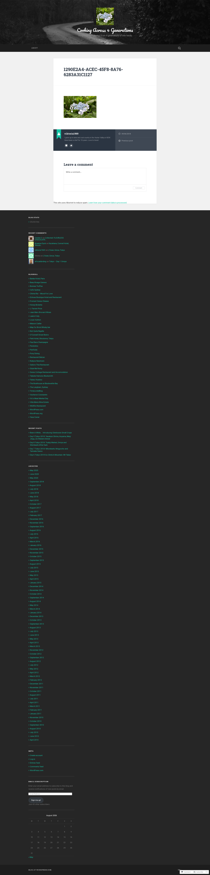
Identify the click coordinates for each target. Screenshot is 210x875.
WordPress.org (36, 413)
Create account (36, 755)
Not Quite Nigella (37, 331)
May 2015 (34, 575)
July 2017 (34, 511)
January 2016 (35, 545)
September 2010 (37, 725)
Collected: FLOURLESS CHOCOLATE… (49, 239)
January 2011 (35, 714)
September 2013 (37, 624)
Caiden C (38, 238)
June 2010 (34, 736)
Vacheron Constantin (38, 395)
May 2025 (34, 470)
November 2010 (36, 717)
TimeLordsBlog (36, 391)
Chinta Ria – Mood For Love (41, 293)
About (34, 48)
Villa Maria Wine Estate (39, 402)
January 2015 (35, 583)
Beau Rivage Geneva (38, 282)
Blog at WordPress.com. (40, 870)
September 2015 (37, 560)
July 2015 (34, 568)
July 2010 (34, 732)
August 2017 (35, 508)
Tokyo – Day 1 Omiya (57, 261)
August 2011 (35, 695)
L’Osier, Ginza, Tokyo (56, 250)
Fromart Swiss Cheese (39, 301)
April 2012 (34, 672)
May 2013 (34, 639)
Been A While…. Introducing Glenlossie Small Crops (51, 433)
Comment (138, 188)
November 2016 (36, 523)
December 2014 (36, 586)
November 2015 (36, 553)
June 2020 (34, 474)
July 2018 (34, 489)
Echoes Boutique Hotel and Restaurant (46, 297)
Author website (71, 145)
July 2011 (34, 699)
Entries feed (35, 763)
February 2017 (36, 515)
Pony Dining (35, 353)
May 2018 (34, 497)
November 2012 (36, 650)
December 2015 (36, 549)
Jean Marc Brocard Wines (40, 312)
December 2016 (36, 519)
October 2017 (35, 504)
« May (30, 857)
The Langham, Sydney (39, 387)
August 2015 (35, 564)
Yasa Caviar (34, 417)
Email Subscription (38, 782)
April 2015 (34, 579)
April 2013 (34, 642)
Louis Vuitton (35, 320)
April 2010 (34, 740)
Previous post (127, 141)
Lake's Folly (34, 316)
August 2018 (35, 485)
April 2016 (34, 538)
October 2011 (35, 691)
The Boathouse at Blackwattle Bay (44, 383)
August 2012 (35, 661)
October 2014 (35, 594)
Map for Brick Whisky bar (40, 327)
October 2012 (35, 654)
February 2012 (36, 680)
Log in (32, 759)
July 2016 (34, 534)
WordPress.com (36, 409)
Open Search (179, 48)
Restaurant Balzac (37, 357)
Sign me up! (36, 800)
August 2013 (35, 627)
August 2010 (35, 729)
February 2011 (36, 710)
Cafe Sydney (35, 290)
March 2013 (35, 646)
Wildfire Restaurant (38, 406)
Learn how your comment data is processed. (107, 203)
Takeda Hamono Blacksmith (41, 376)
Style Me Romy (36, 368)
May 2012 (34, 669)
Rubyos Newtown (37, 361)
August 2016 (35, 530)
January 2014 (35, 613)
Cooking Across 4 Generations (105, 30)
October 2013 (35, 620)
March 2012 (35, 676)
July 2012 (34, 665)
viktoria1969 (40, 250)
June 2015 (34, 571)
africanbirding (40, 261)
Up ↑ (180, 870)
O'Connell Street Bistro (39, 335)
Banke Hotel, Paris (37, 278)
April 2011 (34, 702)
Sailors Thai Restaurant (39, 365)
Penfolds (33, 350)
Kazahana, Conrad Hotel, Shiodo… (52, 244)
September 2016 (37, 526)
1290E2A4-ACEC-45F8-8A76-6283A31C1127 (93, 72)
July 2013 (34, 631)
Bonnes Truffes (36, 286)
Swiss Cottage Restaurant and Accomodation (49, 372)
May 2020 (34, 478)
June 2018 (34, 493)
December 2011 (36, 684)
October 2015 (35, 556)
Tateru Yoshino (36, 380)
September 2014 (37, 598)
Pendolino (34, 346)
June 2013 (34, 635)
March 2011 (35, 706)
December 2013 (36, 616)
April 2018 (34, 500)
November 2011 (36, 687)
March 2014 (35, 609)
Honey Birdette (36, 305)
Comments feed (36, 766)
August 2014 (35, 601)
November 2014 (36, 590)
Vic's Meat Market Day (39, 398)
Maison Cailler (36, 323)
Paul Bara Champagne (39, 342)
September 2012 (37, 657)
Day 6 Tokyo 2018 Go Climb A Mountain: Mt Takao (50, 455)
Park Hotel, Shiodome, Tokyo (41, 338)
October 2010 (35, 721)
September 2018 (37, 482)
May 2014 (34, 605)
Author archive (66, 145)
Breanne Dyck (40, 243)
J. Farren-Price (36, 308)
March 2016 (35, 541)
